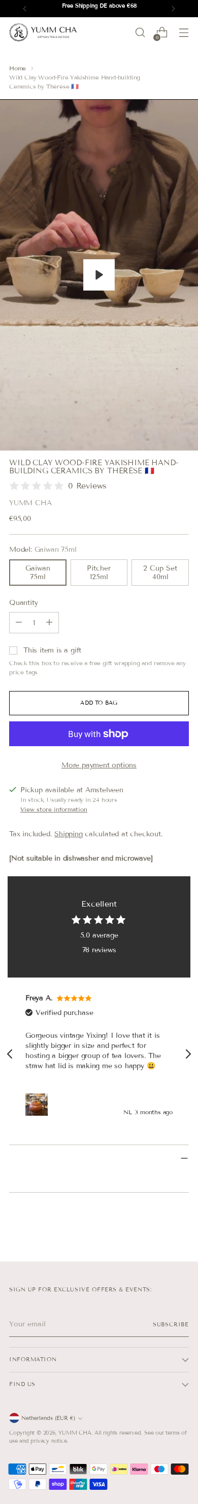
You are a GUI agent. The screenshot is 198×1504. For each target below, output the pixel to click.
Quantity (23, 602)
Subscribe (171, 1324)
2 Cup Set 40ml (160, 572)
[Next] (173, 8)
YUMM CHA (30, 503)
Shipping (68, 834)
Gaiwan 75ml (37, 572)
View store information (53, 809)
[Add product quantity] (49, 623)
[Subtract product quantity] (19, 623)
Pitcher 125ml (99, 572)
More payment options (99, 765)
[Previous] (25, 8)
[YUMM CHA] (44, 33)
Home (17, 68)
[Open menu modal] (183, 32)
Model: (42, 549)
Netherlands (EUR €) (48, 1417)
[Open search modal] (139, 32)
